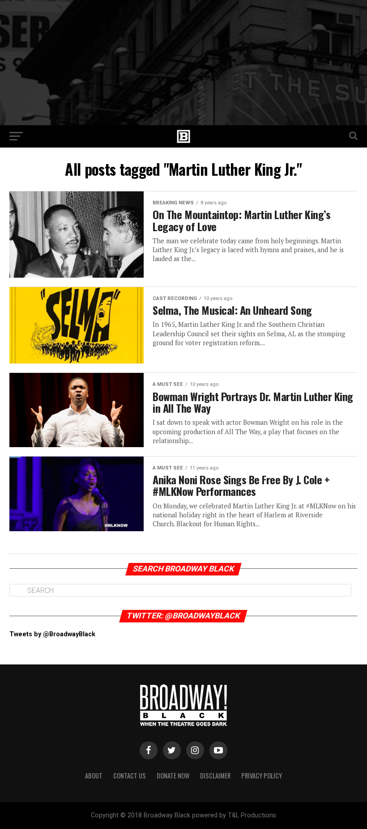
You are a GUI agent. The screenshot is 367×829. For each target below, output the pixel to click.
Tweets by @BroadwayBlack (52, 634)
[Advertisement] (183, 62)
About (93, 775)
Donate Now (173, 775)
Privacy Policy (261, 775)
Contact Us (129, 775)
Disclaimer (215, 775)
